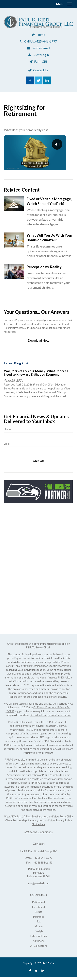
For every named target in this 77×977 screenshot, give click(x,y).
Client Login (41, 55)
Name (7, 429)
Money (39, 926)
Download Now (38, 340)
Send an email (41, 48)
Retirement (38, 902)
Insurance (38, 916)
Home (41, 34)
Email (7, 443)
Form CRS (41, 61)
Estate (38, 911)
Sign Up (38, 460)
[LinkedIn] (42, 970)
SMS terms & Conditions (38, 831)
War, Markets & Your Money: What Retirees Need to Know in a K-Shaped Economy (36, 372)
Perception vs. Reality (44, 267)
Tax (39, 921)
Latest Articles (38, 936)
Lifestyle (38, 931)
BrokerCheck (43, 647)
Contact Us (41, 70)
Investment (38, 907)
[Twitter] (36, 970)
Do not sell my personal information (50, 715)
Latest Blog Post (16, 363)
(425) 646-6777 (46, 41)
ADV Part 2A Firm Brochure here (29, 816)
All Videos (38, 940)
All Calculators (38, 945)
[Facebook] (30, 970)
